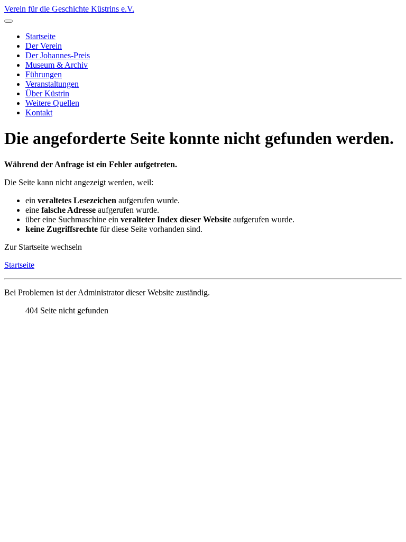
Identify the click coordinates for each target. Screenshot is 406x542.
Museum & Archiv (56, 64)
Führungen (43, 74)
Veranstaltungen (52, 83)
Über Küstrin (47, 93)
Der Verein (43, 45)
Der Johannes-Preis (57, 55)
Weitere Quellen (52, 102)
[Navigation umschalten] (8, 21)
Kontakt (38, 112)
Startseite (40, 36)
